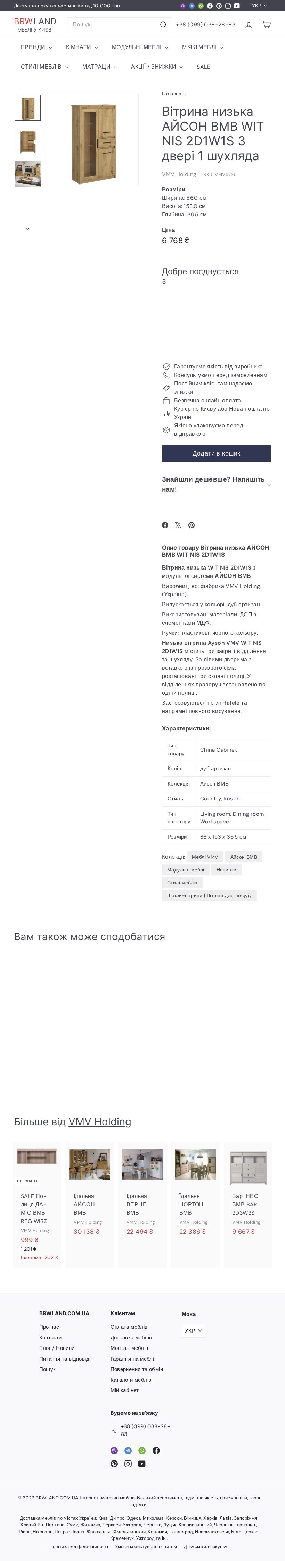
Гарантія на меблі (132, 1358)
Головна (172, 94)
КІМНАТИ (79, 47)
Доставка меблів (131, 1337)
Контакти (50, 1337)
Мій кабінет (125, 1390)
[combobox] (119, 24)
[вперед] (28, 227)
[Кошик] (266, 25)
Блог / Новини (57, 1348)
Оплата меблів (129, 1327)
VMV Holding (179, 174)
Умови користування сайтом (146, 1547)
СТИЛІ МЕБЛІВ (42, 66)
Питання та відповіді (65, 1358)
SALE (203, 66)
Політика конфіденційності (78, 1547)
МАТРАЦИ (97, 66)
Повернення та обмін (137, 1369)
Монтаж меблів (129, 1348)
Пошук (47, 1369)
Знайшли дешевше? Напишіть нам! (213, 484)
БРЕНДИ (34, 47)
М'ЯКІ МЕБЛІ (200, 47)
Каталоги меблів (131, 1380)
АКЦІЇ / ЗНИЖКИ (154, 66)
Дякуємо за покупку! (206, 1547)
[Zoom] (92, 139)
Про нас (49, 1327)
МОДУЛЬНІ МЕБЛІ (137, 47)
